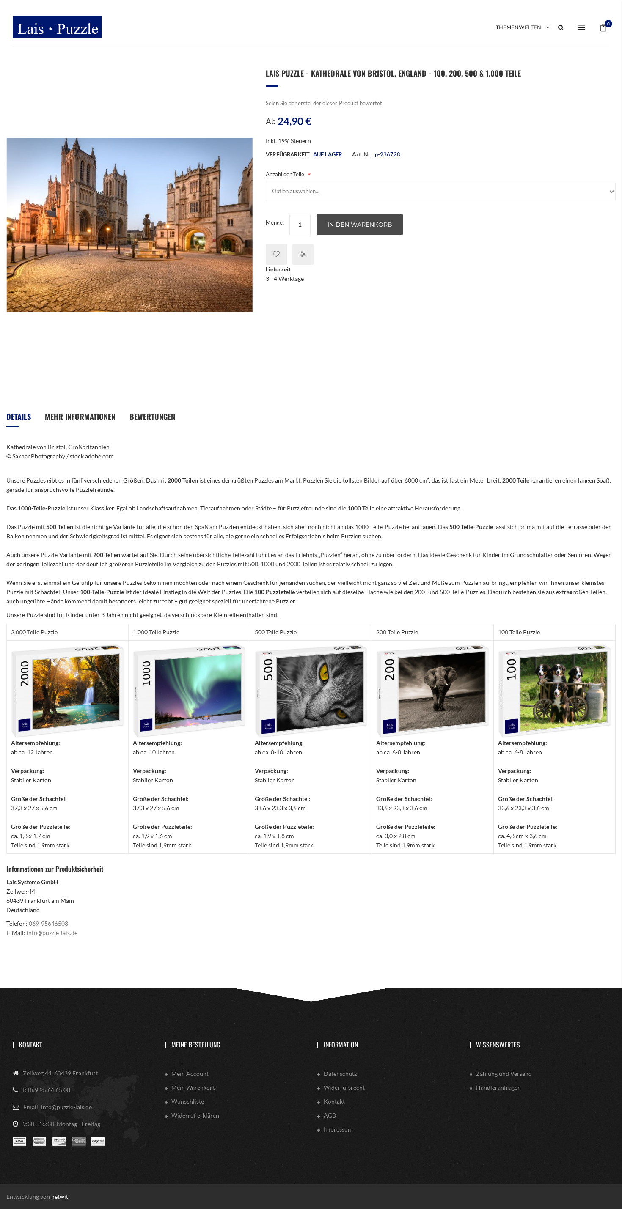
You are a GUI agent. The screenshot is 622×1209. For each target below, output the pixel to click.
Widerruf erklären (195, 1115)
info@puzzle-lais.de (52, 932)
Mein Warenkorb (193, 1087)
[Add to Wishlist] (276, 254)
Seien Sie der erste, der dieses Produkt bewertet (324, 103)
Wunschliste (187, 1101)
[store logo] (57, 27)
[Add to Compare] (303, 254)
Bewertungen (152, 416)
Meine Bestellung (195, 1044)
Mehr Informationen (80, 416)
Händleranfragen (498, 1087)
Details (18, 416)
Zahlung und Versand (504, 1073)
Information (341, 1044)
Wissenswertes (498, 1044)
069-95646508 (48, 923)
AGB (330, 1115)
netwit (59, 1196)
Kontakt (30, 1044)
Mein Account (190, 1073)
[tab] (18, 419)
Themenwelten (518, 27)
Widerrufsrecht (344, 1087)
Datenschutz (340, 1073)
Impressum (338, 1129)
